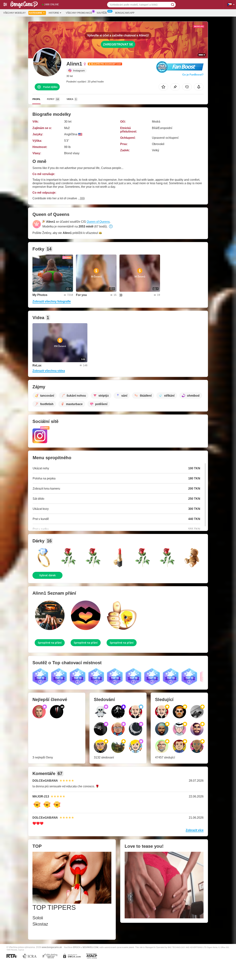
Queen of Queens (98, 221)
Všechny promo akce (79, 13)
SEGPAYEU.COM (90, 947)
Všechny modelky (14, 13)
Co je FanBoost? (193, 74)
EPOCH (76, 947)
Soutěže (102, 13)
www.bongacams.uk (52, 947)
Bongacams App (124, 13)
